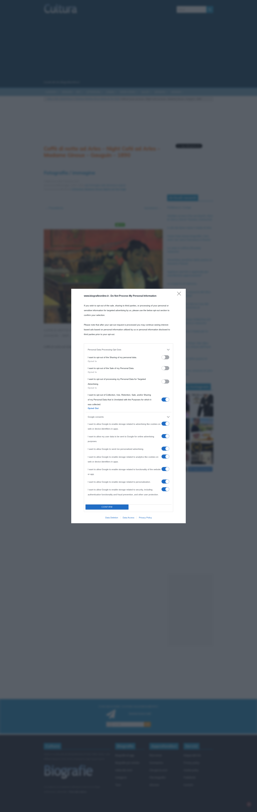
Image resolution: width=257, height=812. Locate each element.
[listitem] (128, 349)
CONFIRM (107, 507)
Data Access (128, 517)
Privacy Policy (145, 517)
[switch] (165, 357)
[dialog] (128, 406)
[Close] (180, 294)
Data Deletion (111, 517)
